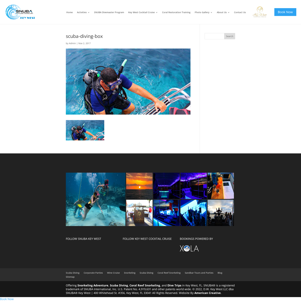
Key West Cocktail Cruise (141, 12)
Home (69, 12)
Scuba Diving (72, 272)
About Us (222, 12)
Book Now (7, 299)
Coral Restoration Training (176, 12)
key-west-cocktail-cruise (258, 8)
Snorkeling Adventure (92, 285)
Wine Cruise (113, 272)
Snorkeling (129, 272)
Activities (82, 12)
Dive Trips (174, 285)
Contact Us (240, 12)
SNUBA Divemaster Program (109, 12)
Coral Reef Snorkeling (169, 272)
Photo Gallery (202, 12)
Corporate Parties (93, 272)
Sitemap (70, 276)
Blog (220, 272)
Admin (72, 43)
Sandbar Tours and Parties (199, 272)
